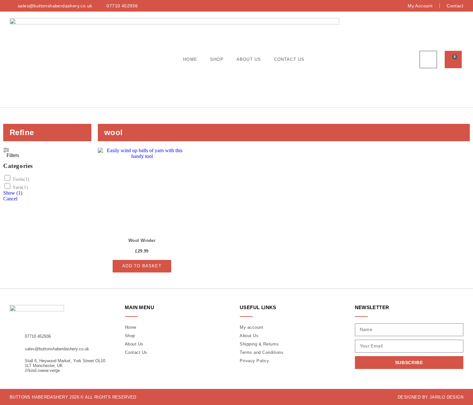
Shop (217, 59)
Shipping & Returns (259, 344)
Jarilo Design (446, 397)
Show (12, 193)
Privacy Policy (254, 360)
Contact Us (289, 59)
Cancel (10, 198)
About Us (248, 59)
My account (251, 327)
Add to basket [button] (142, 265)
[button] (428, 59)
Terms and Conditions (261, 352)
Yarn (17, 187)
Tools (18, 179)
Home (190, 59)
